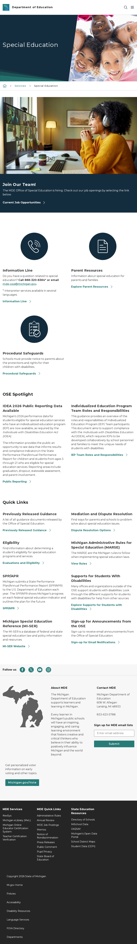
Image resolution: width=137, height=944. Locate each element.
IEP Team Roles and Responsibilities (97, 454)
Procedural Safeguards (19, 373)
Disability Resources (18, 910)
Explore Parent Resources (89, 286)
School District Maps (83, 841)
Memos (41, 829)
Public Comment (47, 846)
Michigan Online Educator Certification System (15, 828)
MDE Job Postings (48, 824)
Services (20, 85)
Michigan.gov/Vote (22, 782)
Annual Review (45, 820)
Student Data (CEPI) (83, 846)
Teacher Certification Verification (15, 838)
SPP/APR (9, 608)
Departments (15, 936)
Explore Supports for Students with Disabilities (96, 607)
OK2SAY (76, 828)
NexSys (7, 815)
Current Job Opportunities (22, 202)
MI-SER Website (14, 646)
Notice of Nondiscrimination (47, 836)
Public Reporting (15, 481)
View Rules (79, 563)
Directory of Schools (83, 819)
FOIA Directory (15, 928)
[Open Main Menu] (132, 7)
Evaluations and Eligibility (21, 563)
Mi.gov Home (15, 884)
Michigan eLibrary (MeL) (17, 820)
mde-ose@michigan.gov (19, 284)
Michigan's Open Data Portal (84, 835)
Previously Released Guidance (25, 530)
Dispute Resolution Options (91, 530)
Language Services (18, 919)
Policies (11, 893)
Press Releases (46, 842)
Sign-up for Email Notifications (93, 642)
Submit (114, 743)
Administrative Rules (49, 815)
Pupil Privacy (44, 851)
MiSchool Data (79, 824)
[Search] (126, 7)
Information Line (15, 301)
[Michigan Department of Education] (5, 85)
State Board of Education (45, 858)
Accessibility (14, 902)
